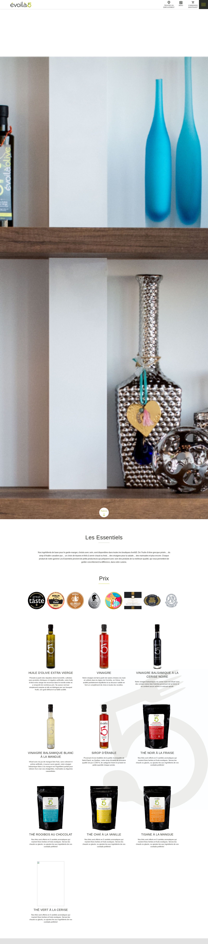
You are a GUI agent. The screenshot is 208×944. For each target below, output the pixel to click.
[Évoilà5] (15, 4)
